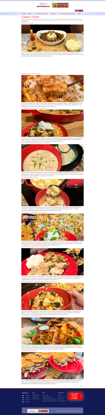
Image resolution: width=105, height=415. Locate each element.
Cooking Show (61, 392)
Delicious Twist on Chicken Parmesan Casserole (30, 73)
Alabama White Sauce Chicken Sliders (28, 350)
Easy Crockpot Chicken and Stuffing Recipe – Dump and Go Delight (34, 246)
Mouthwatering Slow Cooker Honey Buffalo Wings (31, 316)
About (30, 13)
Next (82, 386)
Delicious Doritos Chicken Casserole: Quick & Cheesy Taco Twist (34, 212)
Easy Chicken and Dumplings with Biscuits (29, 177)
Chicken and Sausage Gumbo (27, 23)
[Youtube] (78, 11)
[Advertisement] (52, 64)
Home (24, 13)
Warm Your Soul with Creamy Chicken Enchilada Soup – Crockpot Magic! (35, 142)
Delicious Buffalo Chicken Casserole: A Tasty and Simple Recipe (33, 108)
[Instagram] (80, 11)
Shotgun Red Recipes (41, 13)
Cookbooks (53, 13)
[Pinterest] (82, 11)
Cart (79, 13)
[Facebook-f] (76, 11)
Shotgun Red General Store (67, 13)
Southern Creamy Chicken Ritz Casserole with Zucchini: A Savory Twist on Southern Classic (39, 281)
